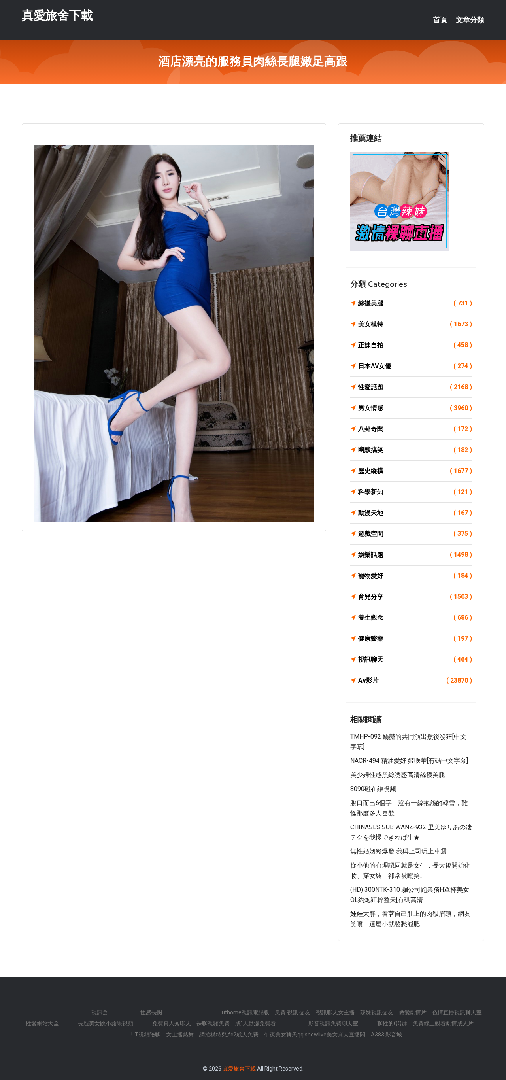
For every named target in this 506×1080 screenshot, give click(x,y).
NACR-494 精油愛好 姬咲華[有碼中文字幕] (409, 760)
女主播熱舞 (180, 1034)
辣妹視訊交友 (376, 1012)
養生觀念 (415, 617)
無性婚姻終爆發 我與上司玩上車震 (398, 851)
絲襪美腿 (415, 303)
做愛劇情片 (413, 1012)
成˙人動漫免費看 (255, 1023)
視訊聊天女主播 (335, 1012)
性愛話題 (415, 387)
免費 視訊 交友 (292, 1012)
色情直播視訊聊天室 (457, 1012)
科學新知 (415, 492)
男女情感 (415, 408)
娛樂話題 (415, 554)
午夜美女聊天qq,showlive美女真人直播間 (314, 1034)
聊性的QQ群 (392, 1023)
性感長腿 (151, 1012)
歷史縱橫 (415, 471)
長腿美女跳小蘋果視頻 (105, 1023)
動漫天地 (415, 512)
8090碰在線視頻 (373, 789)
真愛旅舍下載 (57, 15)
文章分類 (470, 20)
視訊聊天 (415, 659)
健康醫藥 (415, 638)
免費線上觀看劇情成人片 (443, 1023)
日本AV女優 (415, 366)
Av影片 (415, 680)
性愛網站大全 (42, 1023)
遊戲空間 (415, 533)
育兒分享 (415, 596)
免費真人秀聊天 (171, 1023)
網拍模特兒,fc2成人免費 (229, 1034)
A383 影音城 (386, 1034)
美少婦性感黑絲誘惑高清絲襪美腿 (397, 775)
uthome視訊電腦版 (245, 1012)
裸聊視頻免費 (213, 1023)
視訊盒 (99, 1012)
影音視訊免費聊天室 (333, 1023)
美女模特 (415, 324)
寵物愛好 (415, 575)
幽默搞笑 (415, 450)
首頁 (440, 20)
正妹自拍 (415, 345)
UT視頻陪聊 (145, 1034)
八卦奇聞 (415, 429)
